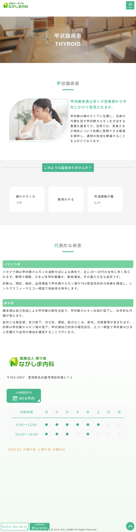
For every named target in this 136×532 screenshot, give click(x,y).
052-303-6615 (16, 527)
